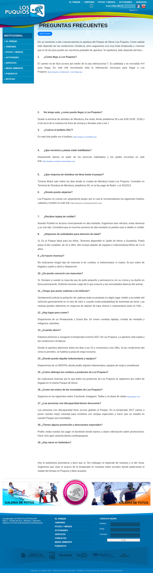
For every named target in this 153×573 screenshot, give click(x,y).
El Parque (74, 2)
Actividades (125, 2)
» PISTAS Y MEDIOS (13, 52)
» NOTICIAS (9, 79)
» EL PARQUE (10, 41)
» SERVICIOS (10, 63)
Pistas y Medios (106, 2)
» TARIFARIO (10, 47)
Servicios (141, 2)
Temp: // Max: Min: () (114, 6)
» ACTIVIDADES (11, 57)
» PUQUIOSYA (10, 74)
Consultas (60, 538)
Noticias (45, 34)
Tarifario (89, 2)
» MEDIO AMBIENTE (13, 68)
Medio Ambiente (63, 542)
